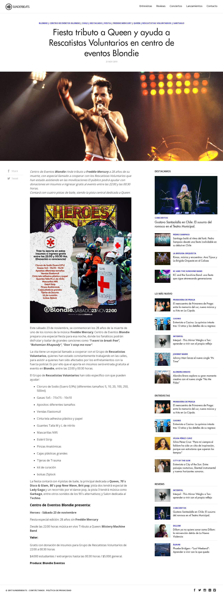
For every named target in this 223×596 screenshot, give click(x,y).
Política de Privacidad (58, 590)
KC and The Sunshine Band (187, 271)
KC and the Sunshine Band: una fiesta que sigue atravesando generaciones (193, 277)
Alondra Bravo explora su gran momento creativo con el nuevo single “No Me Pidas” (194, 379)
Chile (85, 23)
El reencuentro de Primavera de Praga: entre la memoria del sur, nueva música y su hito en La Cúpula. (194, 307)
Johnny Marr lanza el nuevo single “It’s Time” (193, 360)
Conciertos (176, 6)
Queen (136, 23)
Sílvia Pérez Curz (182, 438)
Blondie (43, 23)
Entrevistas (145, 6)
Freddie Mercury (122, 23)
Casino (177, 318)
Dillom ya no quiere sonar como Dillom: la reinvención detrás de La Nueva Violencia (194, 533)
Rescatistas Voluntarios (156, 23)
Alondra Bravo (181, 371)
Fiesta (107, 23)
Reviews (161, 6)
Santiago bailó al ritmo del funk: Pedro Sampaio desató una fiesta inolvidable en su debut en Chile (195, 242)
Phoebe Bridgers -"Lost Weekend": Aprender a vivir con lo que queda (191, 550)
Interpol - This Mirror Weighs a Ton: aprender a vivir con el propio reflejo (192, 342)
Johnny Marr (180, 354)
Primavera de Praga (184, 299)
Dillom (177, 525)
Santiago (178, 23)
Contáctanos (37, 590)
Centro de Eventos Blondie (65, 23)
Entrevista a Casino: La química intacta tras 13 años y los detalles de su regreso (194, 324)
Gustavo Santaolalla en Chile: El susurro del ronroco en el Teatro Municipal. (183, 224)
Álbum (176, 544)
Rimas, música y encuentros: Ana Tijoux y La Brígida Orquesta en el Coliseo (195, 259)
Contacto (212, 6)
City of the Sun (181, 460)
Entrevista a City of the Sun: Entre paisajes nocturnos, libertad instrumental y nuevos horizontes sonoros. (194, 468)
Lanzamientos (194, 6)
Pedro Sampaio (181, 234)
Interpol (178, 336)
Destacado (96, 23)
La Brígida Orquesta (184, 253)
